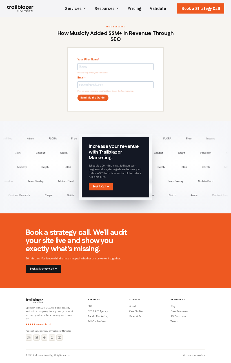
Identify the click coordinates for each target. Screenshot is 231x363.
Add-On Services (97, 321)
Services (73, 8)
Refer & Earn (136, 316)
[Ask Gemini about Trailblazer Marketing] (44, 337)
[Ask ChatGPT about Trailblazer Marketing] (29, 337)
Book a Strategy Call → (43, 268)
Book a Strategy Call (200, 8)
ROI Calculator (178, 316)
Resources (104, 8)
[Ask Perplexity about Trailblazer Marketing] (59, 337)
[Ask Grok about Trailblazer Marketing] (52, 337)
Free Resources (179, 311)
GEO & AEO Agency (98, 311)
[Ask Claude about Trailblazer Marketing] (36, 337)
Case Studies (136, 311)
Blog (172, 306)
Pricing (134, 8)
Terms (173, 321)
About (132, 306)
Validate (158, 8)
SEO (90, 306)
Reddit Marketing (98, 316)
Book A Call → (101, 186)
